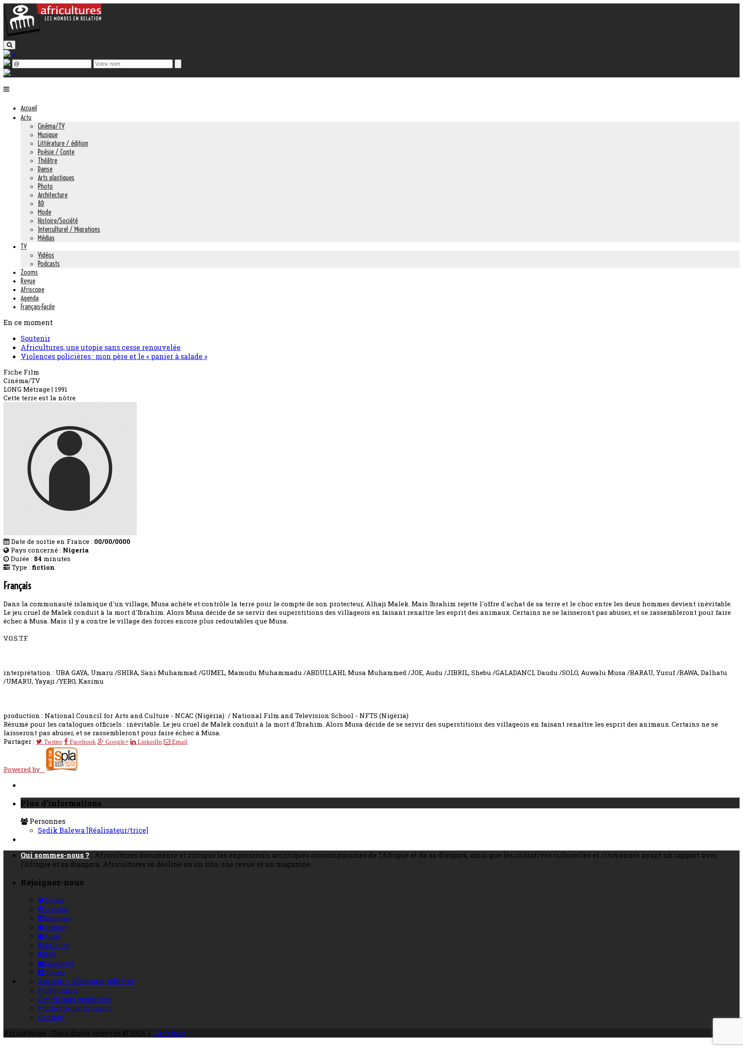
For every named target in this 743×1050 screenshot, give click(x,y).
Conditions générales (74, 999)
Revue (28, 280)
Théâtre (47, 160)
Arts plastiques (56, 177)
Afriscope (32, 289)
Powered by (24, 769)
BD (41, 203)
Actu (26, 117)
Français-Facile (38, 306)
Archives (170, 1033)
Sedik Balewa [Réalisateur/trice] (93, 830)
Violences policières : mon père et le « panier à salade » (114, 356)
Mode (44, 212)
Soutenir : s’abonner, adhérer (86, 981)
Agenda (30, 298)
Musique (48, 134)
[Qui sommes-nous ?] (6, 72)
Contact (51, 1017)
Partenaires (58, 990)
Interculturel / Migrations (69, 229)
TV (24, 246)
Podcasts (49, 263)
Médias (46, 237)
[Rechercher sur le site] (9, 44)
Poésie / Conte (56, 151)
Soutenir (35, 338)
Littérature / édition (63, 143)
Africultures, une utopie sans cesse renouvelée (101, 347)
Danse (45, 169)
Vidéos (46, 255)
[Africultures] (52, 35)
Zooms (29, 272)
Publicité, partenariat (74, 1008)
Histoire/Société (58, 220)
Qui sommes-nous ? (55, 855)
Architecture (53, 194)
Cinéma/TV (51, 126)
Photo (45, 186)
